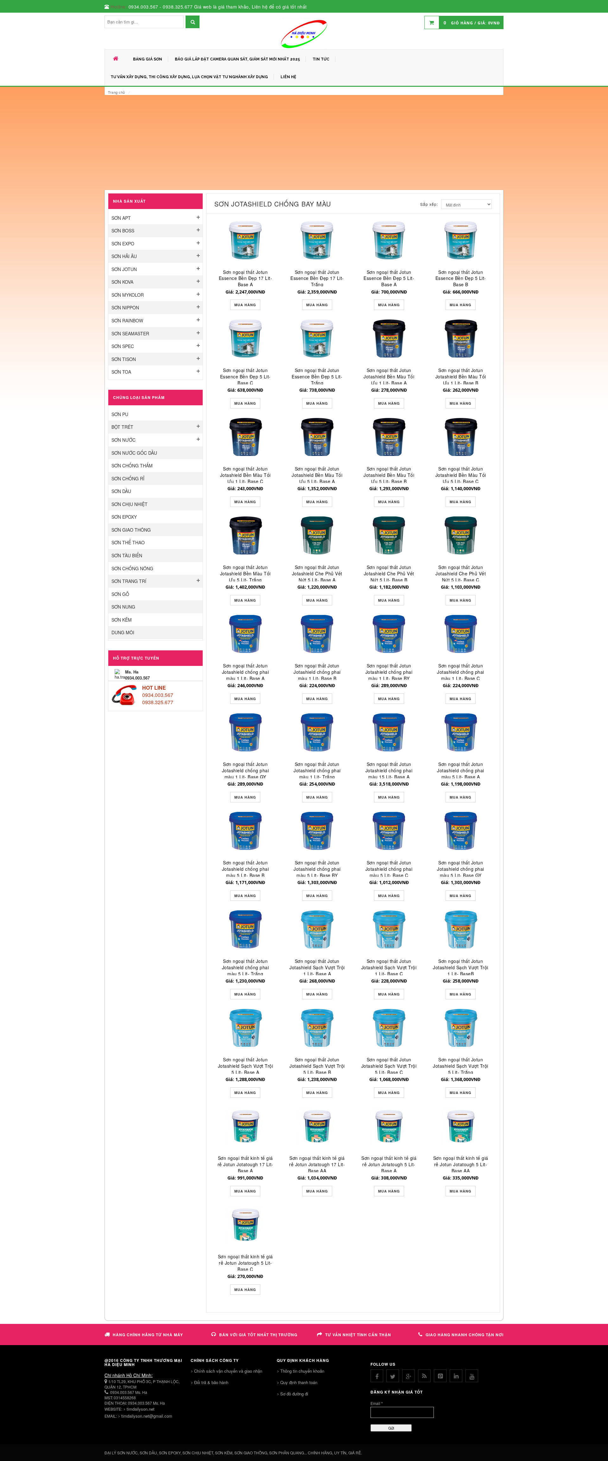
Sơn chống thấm (132, 465)
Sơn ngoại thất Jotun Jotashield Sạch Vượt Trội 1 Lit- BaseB (460, 967)
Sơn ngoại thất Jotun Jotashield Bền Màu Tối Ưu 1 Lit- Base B (460, 376)
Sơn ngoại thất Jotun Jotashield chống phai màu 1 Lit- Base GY (245, 770)
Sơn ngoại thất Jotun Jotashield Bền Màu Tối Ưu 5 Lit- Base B (389, 474)
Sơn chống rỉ (127, 478)
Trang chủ (116, 92)
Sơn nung (123, 607)
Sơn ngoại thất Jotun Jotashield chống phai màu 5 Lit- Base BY (317, 868)
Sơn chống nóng (132, 568)
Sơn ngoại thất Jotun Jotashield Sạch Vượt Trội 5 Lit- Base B (317, 1065)
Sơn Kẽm (121, 620)
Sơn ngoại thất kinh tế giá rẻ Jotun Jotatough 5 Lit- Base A (388, 1164)
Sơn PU (119, 414)
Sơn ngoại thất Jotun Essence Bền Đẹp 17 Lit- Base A (245, 278)
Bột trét (122, 427)
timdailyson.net (141, 1409)
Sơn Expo (122, 243)
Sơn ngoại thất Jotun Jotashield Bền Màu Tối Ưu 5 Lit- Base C (460, 474)
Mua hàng (245, 304)
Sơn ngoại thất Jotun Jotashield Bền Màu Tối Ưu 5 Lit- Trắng (245, 573)
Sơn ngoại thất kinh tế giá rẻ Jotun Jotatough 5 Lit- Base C (245, 1262)
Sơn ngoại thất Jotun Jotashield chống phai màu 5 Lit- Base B (245, 868)
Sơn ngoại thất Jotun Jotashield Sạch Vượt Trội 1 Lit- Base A (317, 967)
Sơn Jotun (124, 269)
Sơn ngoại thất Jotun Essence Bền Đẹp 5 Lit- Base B (460, 278)
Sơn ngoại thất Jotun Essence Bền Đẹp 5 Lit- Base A (389, 278)
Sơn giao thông (131, 530)
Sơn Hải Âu (124, 256)
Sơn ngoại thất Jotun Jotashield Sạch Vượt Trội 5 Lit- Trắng (460, 1065)
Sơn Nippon (125, 307)
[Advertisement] (304, 142)
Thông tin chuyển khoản (302, 1371)
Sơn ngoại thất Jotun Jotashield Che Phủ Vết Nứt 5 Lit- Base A (317, 573)
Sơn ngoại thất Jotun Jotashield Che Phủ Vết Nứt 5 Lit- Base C (460, 573)
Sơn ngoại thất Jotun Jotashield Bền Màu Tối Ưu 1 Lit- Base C (245, 474)
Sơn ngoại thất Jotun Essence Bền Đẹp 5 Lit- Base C (245, 376)
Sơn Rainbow (127, 320)
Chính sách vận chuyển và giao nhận (228, 1371)
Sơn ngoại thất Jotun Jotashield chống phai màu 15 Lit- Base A (389, 770)
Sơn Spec (122, 346)
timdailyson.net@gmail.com (146, 1416)
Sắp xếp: (429, 204)
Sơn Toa (121, 372)
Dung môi (122, 632)
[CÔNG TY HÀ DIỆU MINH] (304, 33)
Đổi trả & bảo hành (211, 1382)
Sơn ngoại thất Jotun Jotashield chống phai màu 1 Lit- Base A (245, 671)
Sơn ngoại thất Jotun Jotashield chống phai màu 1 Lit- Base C (460, 671)
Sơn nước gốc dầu (134, 453)
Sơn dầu (121, 491)
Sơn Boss (122, 230)
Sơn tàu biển (126, 555)
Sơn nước (123, 440)
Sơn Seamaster (130, 333)
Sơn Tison (123, 359)
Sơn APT (121, 218)
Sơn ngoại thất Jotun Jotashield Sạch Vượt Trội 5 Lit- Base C (389, 1065)
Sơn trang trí (128, 581)
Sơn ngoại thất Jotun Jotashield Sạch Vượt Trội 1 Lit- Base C (389, 967)
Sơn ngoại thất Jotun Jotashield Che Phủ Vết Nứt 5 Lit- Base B (389, 573)
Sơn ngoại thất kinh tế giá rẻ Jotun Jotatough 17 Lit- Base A (245, 1164)
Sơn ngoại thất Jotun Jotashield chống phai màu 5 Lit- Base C (389, 868)
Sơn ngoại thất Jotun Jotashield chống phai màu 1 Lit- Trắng (317, 770)
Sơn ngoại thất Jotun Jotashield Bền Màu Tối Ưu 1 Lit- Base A (389, 376)
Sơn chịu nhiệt (129, 504)
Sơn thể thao (128, 542)
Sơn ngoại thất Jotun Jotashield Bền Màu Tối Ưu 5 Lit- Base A (317, 474)
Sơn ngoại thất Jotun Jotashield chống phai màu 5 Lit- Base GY (460, 868)
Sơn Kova (122, 282)
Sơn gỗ (120, 594)
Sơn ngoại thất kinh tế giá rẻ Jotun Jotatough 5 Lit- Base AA (460, 1164)
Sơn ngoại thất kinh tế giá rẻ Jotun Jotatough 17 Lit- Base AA (317, 1164)
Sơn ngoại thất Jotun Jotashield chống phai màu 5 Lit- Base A (460, 770)
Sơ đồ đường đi (294, 1394)
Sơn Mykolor (127, 295)
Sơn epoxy (124, 517)
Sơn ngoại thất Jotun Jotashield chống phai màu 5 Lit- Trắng (245, 967)
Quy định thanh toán (298, 1382)
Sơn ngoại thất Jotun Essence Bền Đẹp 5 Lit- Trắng (317, 376)
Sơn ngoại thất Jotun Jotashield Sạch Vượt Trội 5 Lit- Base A (245, 1065)
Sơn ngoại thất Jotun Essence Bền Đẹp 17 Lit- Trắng (317, 278)
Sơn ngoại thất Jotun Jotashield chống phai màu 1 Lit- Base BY (389, 671)
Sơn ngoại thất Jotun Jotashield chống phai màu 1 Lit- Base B (317, 671)
